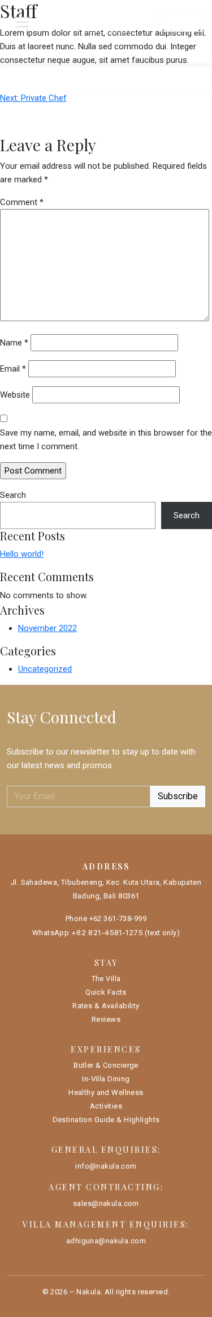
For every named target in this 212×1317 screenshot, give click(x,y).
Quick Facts (106, 992)
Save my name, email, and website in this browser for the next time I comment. (106, 439)
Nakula (88, 1292)
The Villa (106, 978)
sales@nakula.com (106, 1203)
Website (15, 395)
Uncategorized (45, 669)
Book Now (182, 22)
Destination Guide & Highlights (106, 1119)
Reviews (106, 1019)
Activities (106, 1106)
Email (13, 369)
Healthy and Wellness (106, 1092)
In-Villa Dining (105, 1079)
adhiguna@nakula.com (106, 1241)
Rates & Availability (106, 1005)
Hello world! (22, 554)
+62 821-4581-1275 (107, 932)
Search (13, 495)
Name (14, 343)
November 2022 (47, 628)
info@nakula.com (105, 1166)
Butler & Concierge (106, 1065)
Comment (22, 202)
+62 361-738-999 (117, 918)
